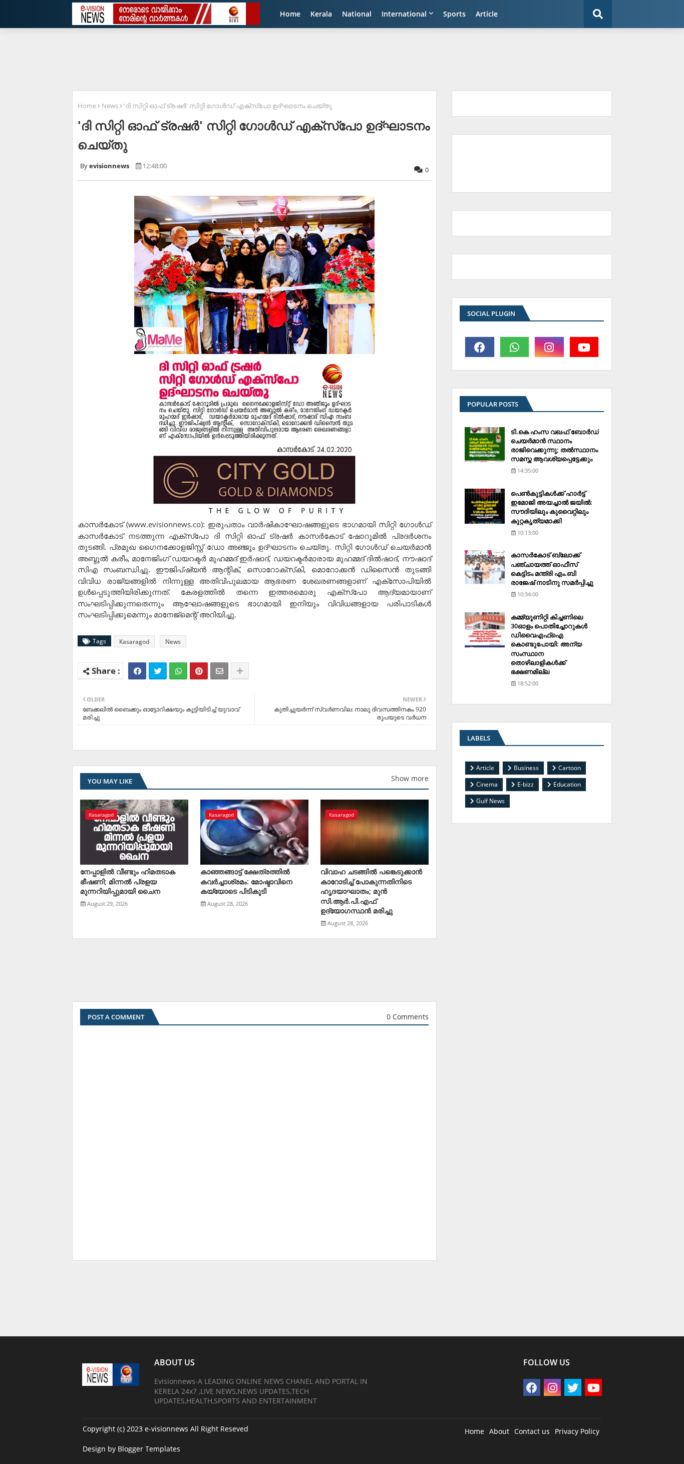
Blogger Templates (149, 1448)
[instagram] (549, 346)
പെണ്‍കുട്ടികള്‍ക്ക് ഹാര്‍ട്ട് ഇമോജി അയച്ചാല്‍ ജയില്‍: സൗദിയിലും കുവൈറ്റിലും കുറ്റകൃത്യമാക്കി (551, 507)
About (499, 1431)
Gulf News (490, 801)
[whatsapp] (515, 346)
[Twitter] (158, 670)
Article (487, 14)
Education (567, 784)
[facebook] (480, 346)
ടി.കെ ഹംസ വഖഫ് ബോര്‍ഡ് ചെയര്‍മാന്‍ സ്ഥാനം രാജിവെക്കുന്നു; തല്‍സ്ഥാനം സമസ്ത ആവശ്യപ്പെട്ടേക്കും (555, 445)
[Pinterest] (199, 670)
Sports (454, 14)
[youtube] (584, 346)
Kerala (321, 14)
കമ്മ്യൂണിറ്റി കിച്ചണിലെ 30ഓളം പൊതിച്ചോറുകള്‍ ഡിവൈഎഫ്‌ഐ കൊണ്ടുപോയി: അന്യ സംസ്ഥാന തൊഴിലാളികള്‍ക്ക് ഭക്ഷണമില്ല (549, 644)
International (404, 14)
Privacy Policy (577, 1431)
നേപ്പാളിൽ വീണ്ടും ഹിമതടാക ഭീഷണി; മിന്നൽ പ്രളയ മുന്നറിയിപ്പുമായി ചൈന (127, 881)
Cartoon (569, 768)
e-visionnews (166, 1428)
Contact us (532, 1431)
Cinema (487, 784)
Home (290, 14)
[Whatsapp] (178, 670)
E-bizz (525, 784)
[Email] (219, 670)
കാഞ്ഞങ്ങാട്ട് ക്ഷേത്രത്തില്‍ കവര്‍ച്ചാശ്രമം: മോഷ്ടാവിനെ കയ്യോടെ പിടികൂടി (246, 881)
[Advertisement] (309, 58)
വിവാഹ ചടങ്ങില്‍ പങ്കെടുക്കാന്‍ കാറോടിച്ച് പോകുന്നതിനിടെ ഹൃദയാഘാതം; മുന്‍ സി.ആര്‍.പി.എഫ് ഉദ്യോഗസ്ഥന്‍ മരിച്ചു (371, 891)
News (110, 105)
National (357, 14)
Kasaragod (134, 641)
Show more (410, 778)
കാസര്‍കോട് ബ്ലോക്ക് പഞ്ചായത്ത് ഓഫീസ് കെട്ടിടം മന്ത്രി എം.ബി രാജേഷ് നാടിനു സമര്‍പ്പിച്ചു (552, 568)
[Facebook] (137, 670)
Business (526, 768)
